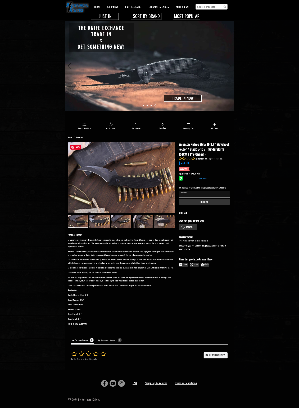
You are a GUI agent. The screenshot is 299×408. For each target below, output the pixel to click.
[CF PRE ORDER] (147, 105)
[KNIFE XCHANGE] (155, 105)
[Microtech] (143, 105)
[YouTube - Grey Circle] (113, 383)
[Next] (229, 66)
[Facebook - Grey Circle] (104, 383)
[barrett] (151, 105)
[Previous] (69, 66)
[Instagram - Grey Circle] (121, 383)
